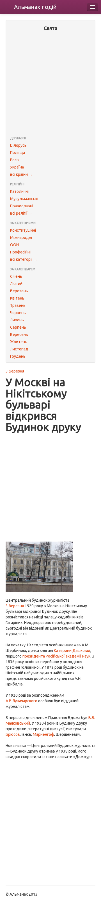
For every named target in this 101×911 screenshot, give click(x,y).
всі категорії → (23, 259)
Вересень (19, 334)
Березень (19, 291)
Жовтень (18, 342)
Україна (17, 167)
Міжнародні (21, 237)
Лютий (16, 283)
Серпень (18, 327)
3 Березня (15, 371)
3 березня (15, 606)
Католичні (19, 191)
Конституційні (23, 230)
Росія (14, 160)
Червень (18, 312)
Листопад (19, 349)
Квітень (17, 298)
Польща (17, 152)
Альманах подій (35, 7)
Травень (18, 305)
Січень (16, 276)
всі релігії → (21, 213)
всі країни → (21, 174)
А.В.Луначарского (21, 701)
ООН (14, 245)
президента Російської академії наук (56, 656)
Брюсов (13, 734)
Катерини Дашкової (72, 650)
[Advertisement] (50, 84)
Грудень (18, 356)
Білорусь (18, 145)
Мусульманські (24, 198)
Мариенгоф (43, 734)
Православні (21, 206)
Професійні (20, 252)
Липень (17, 320)
